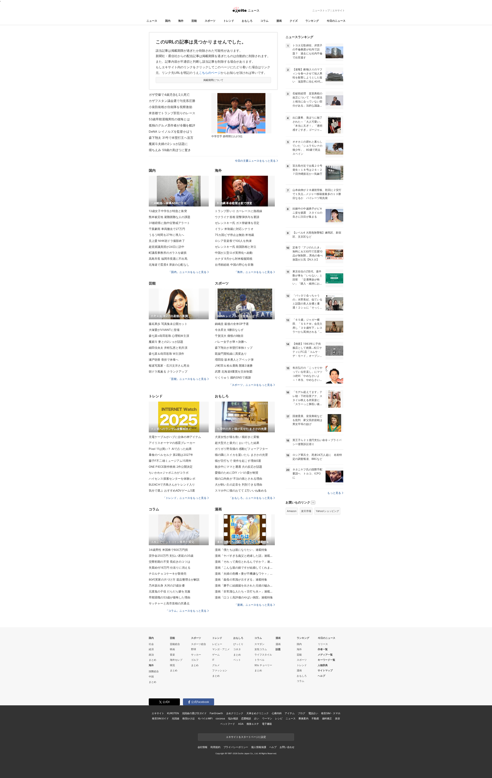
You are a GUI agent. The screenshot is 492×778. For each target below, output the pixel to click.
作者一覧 (323, 649)
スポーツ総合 (198, 644)
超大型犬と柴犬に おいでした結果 (237, 443)
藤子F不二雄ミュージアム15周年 (170, 461)
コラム (264, 20)
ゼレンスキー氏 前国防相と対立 (235, 247)
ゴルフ (195, 659)
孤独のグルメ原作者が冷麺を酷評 (172, 125)
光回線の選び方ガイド (194, 713)
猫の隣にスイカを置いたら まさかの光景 (241, 455)
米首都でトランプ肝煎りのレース (172, 113)
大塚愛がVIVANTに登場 (164, 330)
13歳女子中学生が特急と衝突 (168, 211)
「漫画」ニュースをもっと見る (253, 604)
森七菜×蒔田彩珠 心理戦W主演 (169, 336)
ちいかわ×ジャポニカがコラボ (169, 472)
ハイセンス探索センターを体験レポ (172, 478)
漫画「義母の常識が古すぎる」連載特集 (241, 579)
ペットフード (227, 723)
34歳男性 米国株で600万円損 (168, 550)
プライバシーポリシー (236, 747)
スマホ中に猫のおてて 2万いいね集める (241, 490)
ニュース (151, 20)
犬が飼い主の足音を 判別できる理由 (238, 484)
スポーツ (210, 20)
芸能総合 (175, 644)
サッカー (196, 654)
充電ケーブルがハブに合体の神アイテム (175, 437)
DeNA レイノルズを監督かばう (170, 131)
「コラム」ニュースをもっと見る (186, 610)
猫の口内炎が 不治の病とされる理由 (238, 478)
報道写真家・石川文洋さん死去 (169, 365)
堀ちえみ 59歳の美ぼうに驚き (170, 150)
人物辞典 (323, 665)
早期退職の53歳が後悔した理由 (169, 597)
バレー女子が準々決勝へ (231, 342)
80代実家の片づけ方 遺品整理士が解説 (174, 579)
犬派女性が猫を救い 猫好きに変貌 (237, 437)
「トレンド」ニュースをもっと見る (184, 497)
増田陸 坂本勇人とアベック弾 (234, 359)
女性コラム (260, 649)
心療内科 (277, 713)
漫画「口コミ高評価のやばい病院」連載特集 (244, 597)
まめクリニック (234, 713)
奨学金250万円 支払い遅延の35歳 (171, 555)
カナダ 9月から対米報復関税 (233, 258)
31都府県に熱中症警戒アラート (169, 223)
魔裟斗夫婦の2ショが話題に (168, 144)
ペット (237, 659)
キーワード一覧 (326, 659)
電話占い (313, 713)
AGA (241, 723)
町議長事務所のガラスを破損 (168, 253)
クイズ (294, 20)
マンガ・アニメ (221, 649)
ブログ (301, 713)
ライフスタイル (263, 654)
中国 (151, 676)
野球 (193, 649)
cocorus (220, 718)
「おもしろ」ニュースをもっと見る (251, 497)
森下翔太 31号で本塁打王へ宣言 (171, 138)
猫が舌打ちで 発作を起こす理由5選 (238, 461)
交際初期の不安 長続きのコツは (169, 561)
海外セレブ (176, 659)
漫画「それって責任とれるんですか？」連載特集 (245, 561)
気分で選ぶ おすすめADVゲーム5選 (172, 490)
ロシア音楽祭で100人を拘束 (233, 241)
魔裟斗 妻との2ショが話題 (166, 342)
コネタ (237, 649)
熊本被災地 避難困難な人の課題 (169, 217)
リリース (323, 644)
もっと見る (334, 492)
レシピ (279, 718)
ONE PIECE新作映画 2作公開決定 (171, 466)
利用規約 (215, 747)
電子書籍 (267, 723)
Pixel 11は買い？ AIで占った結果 (170, 449)
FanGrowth (216, 713)
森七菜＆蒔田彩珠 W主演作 (166, 353)
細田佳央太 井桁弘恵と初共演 (168, 347)
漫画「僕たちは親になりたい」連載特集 (241, 550)
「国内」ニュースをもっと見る (187, 272)
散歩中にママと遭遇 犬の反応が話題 (238, 466)
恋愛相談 (246, 718)
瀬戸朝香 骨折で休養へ (164, 359)
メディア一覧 (325, 654)
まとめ (152, 659)
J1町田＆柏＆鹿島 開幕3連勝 (234, 365)
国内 (167, 20)
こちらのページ (210, 73)
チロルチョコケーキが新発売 (168, 573)
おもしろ (247, 20)
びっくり (238, 644)
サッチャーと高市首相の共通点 (169, 603)
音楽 (172, 654)
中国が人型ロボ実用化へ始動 (234, 253)
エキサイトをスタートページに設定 (246, 736)
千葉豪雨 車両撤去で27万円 (167, 229)
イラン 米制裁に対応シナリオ (234, 229)
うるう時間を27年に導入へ (166, 235)
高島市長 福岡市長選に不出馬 (168, 258)
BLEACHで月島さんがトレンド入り (172, 484)
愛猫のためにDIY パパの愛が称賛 (236, 472)
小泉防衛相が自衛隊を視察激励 (170, 107)
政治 (151, 654)
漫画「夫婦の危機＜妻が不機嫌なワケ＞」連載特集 (245, 573)
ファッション (219, 670)
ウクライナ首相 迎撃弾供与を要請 (237, 217)
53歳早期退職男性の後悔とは (169, 119)
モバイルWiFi (205, 718)
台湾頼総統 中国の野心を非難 (234, 264)
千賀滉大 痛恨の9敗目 (229, 336)
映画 (172, 649)
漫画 (279, 20)
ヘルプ (321, 675)
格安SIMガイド (160, 718)
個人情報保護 (258, 747)
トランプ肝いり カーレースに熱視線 (238, 211)
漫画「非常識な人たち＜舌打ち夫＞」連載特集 (245, 591)
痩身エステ (253, 723)
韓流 (172, 665)
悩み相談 (233, 718)
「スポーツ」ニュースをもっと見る (251, 384)
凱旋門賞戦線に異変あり (231, 353)
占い (256, 718)
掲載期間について (213, 80)
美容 (337, 718)
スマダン (259, 644)
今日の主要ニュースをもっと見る (255, 160)
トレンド (228, 20)
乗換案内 (303, 718)
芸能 (194, 20)
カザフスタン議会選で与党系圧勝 (172, 101)
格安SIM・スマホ (330, 713)
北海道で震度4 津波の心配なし (169, 264)
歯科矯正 (327, 718)
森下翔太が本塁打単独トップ (234, 347)
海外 (181, 20)
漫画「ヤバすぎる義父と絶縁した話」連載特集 (245, 555)
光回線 (175, 718)
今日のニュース (336, 20)
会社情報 (202, 747)
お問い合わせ (287, 747)
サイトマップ (325, 670)
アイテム (289, 713)
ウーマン (267, 718)
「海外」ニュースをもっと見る (253, 272)
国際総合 (154, 671)
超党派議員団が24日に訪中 (166, 247)
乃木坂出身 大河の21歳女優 (167, 585)
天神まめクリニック (257, 713)
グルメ (216, 665)
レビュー (217, 644)
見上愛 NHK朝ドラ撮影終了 (167, 241)
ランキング (312, 20)
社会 (151, 644)
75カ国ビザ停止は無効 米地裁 (234, 235)
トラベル (259, 659)
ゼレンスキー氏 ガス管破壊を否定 (237, 223)
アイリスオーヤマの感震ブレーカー (172, 443)
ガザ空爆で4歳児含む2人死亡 (169, 95)
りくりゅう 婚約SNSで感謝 (233, 377)
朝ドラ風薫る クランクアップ (168, 371)
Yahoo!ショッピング (327, 511)
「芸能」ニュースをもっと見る (187, 378)
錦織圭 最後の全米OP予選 (232, 324)
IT (213, 659)
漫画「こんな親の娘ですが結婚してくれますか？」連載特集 (245, 567)
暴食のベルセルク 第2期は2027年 (171, 455)
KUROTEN (173, 713)
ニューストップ (321, 10)
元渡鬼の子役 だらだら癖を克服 (169, 591)
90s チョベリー (263, 665)
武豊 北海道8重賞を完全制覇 (233, 371)
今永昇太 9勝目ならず (229, 330)
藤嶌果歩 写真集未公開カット (168, 324)
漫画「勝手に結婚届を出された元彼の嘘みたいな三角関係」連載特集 (245, 585)
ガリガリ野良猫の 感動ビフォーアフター (241, 449)
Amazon (292, 511)
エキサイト (338, 10)
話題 (278, 649)
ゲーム (216, 654)
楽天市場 (306, 511)
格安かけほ (188, 718)
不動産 (315, 718)
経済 (151, 649)
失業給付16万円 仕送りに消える (169, 567)
